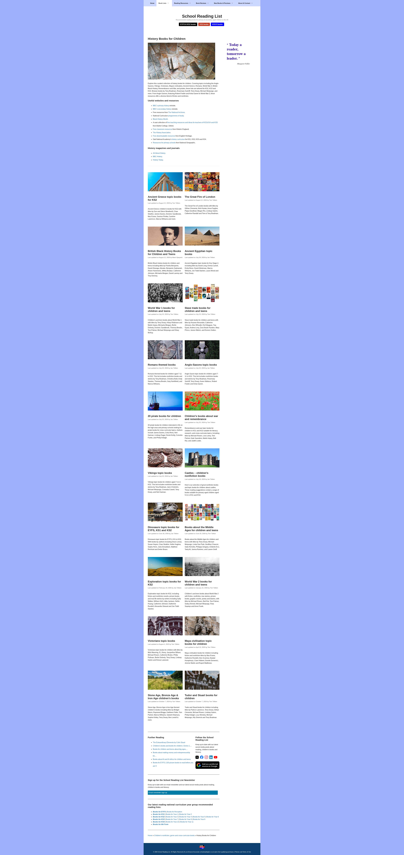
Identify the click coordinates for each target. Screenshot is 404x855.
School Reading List (202, 16)
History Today (158, 160)
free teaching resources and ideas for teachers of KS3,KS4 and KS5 (192, 122)
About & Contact (244, 3)
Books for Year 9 (199, 819)
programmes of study (176, 116)
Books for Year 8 (185, 819)
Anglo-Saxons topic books (201, 364)
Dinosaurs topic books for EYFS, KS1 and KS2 (163, 529)
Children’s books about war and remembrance (201, 418)
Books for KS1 (159, 814)
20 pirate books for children (164, 416)
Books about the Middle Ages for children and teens (201, 529)
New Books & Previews (222, 3)
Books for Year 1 (172, 814)
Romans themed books (162, 364)
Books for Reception (174, 812)
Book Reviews (201, 3)
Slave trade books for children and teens (197, 309)
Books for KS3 (159, 819)
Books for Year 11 (186, 822)
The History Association (162, 132)
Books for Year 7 (172, 819)
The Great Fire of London (200, 196)
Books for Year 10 (172, 822)
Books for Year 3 (172, 817)
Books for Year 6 (213, 817)
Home (152, 3)
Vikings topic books (160, 473)
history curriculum (178, 139)
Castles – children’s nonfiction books (196, 474)
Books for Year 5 (199, 817)
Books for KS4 (159, 822)
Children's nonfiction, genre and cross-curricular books (174, 835)
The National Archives (176, 112)
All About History (159, 153)
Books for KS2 (159, 817)
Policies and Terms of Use (243, 852)
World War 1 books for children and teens (161, 309)
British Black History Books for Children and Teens (164, 253)
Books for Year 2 (185, 814)
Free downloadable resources (164, 136)
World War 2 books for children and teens (198, 583)
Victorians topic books (161, 640)
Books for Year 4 (185, 817)
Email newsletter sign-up (158, 792)
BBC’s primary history (161, 106)
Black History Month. (160, 119)
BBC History (157, 156)
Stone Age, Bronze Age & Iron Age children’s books (163, 697)
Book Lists (162, 3)
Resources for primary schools (164, 143)
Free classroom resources (162, 129)
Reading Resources (181, 3)
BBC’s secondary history (162, 109)
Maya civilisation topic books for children (198, 642)
